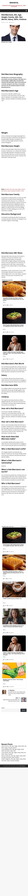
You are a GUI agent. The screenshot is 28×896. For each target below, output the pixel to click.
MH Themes (22, 766)
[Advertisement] (14, 58)
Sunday (12, 22)
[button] (26, 11)
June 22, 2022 (5, 22)
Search (3, 708)
